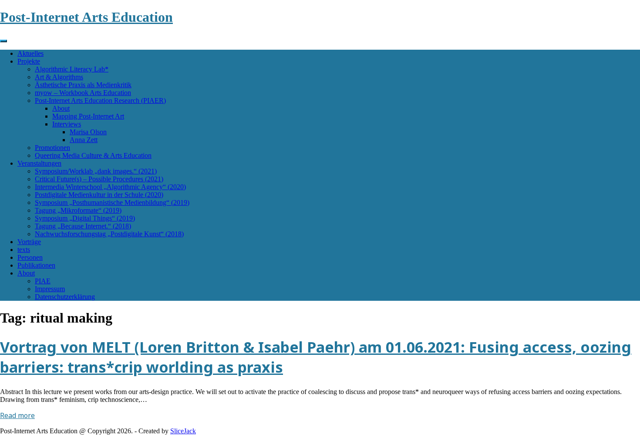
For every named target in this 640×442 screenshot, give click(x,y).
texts (23, 249)
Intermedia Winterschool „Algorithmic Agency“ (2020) (110, 186)
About (61, 108)
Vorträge (29, 241)
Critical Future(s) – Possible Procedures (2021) (99, 179)
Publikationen (36, 265)
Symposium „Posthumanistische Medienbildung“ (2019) (112, 202)
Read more (17, 415)
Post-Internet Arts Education (86, 17)
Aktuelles (30, 53)
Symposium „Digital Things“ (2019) (85, 218)
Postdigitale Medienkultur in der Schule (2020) (99, 194)
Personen (30, 257)
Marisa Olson (88, 132)
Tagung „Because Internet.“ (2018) (83, 226)
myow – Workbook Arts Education (83, 92)
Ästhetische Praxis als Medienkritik (83, 84)
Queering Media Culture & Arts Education (93, 155)
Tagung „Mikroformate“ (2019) (78, 210)
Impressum (50, 288)
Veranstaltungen (39, 163)
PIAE (43, 281)
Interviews (66, 124)
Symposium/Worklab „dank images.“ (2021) (96, 171)
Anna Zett (84, 139)
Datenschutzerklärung (65, 296)
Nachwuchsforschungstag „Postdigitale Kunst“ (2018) (109, 234)
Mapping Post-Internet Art (88, 116)
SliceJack (183, 431)
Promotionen (52, 147)
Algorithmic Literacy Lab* (71, 69)
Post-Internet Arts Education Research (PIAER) (100, 100)
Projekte (28, 61)
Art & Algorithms (59, 77)
